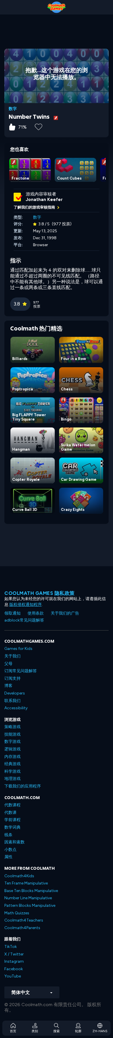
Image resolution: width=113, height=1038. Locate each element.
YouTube (12, 976)
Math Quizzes (16, 913)
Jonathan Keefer (44, 199)
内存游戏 (12, 756)
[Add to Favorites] (38, 126)
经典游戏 (12, 763)
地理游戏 (12, 778)
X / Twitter (14, 954)
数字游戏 (12, 741)
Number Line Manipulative (28, 898)
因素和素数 (14, 842)
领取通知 (12, 613)
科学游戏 (12, 771)
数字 (13, 109)
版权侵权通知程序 (25, 604)
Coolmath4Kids (19, 875)
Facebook (13, 968)
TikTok (10, 946)
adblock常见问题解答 (24, 620)
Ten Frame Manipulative (26, 883)
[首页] (56, 7)
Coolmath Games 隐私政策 (39, 593)
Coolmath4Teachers (23, 920)
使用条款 (36, 613)
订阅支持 (12, 678)
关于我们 (12, 656)
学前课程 (12, 819)
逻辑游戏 (12, 749)
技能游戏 (12, 734)
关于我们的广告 (65, 613)
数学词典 (12, 827)
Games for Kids (18, 648)
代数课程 (12, 805)
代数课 (10, 812)
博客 (8, 685)
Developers (14, 693)
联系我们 (12, 700)
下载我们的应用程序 (22, 786)
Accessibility (16, 708)
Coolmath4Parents (22, 927)
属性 (8, 856)
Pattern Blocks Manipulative (29, 905)
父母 (8, 663)
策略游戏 (12, 726)
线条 (8, 834)
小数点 (10, 849)
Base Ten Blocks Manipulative (31, 890)
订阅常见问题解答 (20, 670)
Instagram (14, 961)
